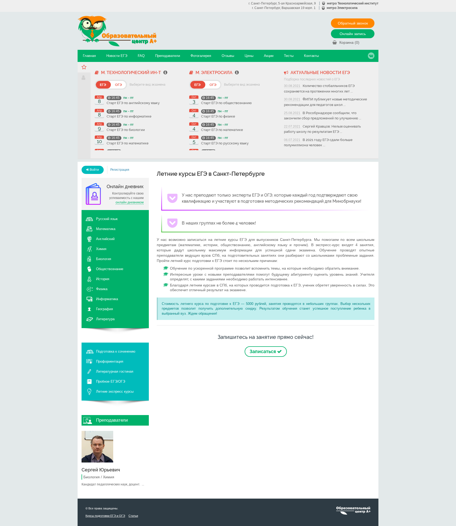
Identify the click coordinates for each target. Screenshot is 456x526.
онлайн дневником (130, 202)
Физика (101, 289)
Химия (101, 249)
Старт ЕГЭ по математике (128, 143)
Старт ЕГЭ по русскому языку (225, 143)
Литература (105, 319)
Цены (249, 56)
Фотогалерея (201, 56)
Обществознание (109, 269)
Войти (94, 170)
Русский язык (107, 219)
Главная (89, 56)
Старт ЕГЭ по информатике (129, 116)
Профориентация (109, 361)
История (102, 279)
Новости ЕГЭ (116, 56)
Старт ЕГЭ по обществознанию (226, 103)
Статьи (133, 515)
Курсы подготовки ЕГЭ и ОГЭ (105, 515)
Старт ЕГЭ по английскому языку (133, 103)
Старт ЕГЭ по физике (218, 116)
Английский (105, 239)
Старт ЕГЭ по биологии (126, 130)
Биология (103, 259)
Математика (105, 229)
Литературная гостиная (114, 371)
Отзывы (228, 56)
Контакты (311, 56)
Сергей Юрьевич (101, 470)
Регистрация (119, 170)
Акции (268, 56)
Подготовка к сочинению (115, 351)
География (104, 309)
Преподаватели (167, 56)
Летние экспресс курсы (115, 391)
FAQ (141, 56)
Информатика (107, 299)
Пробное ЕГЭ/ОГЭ (110, 381)
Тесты (288, 56)
